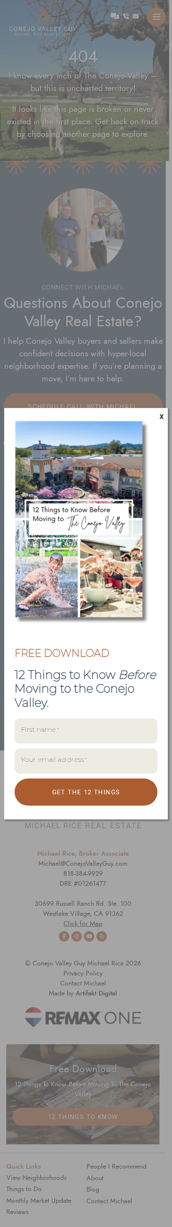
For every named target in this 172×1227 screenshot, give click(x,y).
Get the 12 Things (86, 792)
